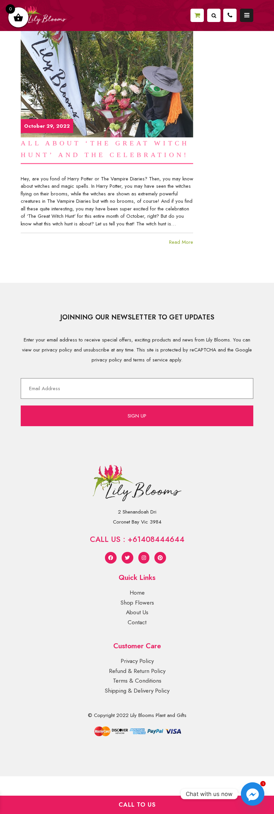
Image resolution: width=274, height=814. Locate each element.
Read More (181, 242)
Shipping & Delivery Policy (137, 691)
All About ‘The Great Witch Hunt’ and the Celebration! (105, 148)
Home (137, 593)
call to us (137, 804)
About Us (137, 612)
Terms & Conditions (137, 681)
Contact (137, 622)
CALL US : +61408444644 (137, 539)
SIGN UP (137, 416)
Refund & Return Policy (137, 671)
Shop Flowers (137, 603)
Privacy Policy (137, 661)
